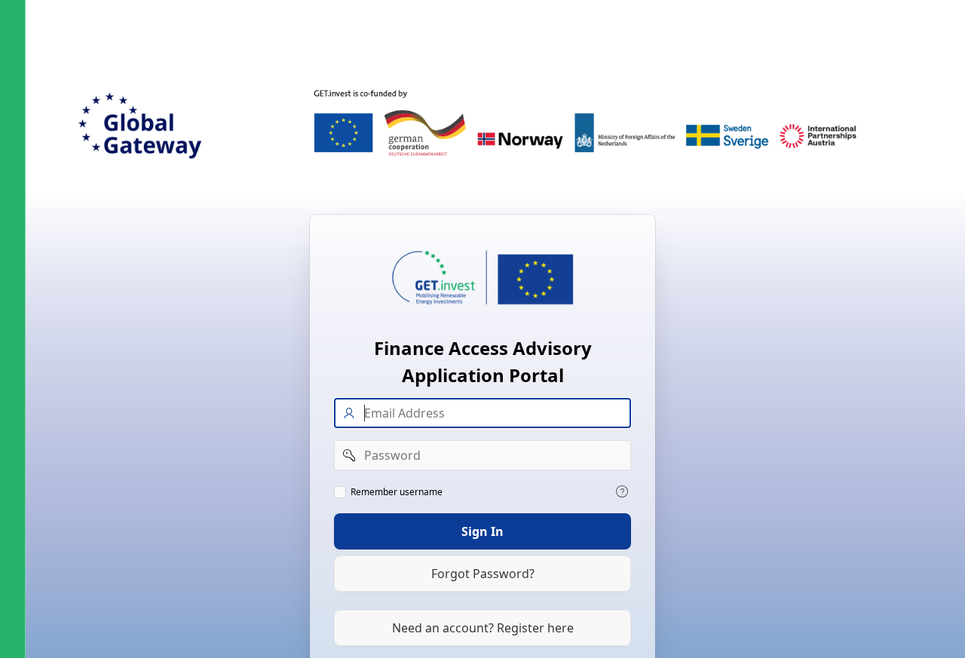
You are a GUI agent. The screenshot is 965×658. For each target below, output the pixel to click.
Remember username (397, 491)
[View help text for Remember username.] (622, 491)
